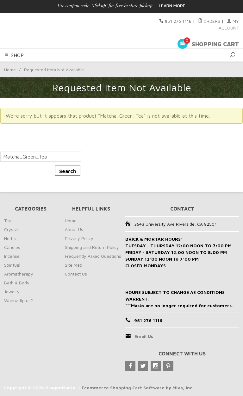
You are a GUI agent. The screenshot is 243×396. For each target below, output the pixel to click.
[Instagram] (156, 366)
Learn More (172, 5)
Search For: (13, 148)
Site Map (73, 265)
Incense (12, 256)
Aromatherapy (18, 273)
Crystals (12, 229)
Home (10, 69)
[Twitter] (143, 366)
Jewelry (12, 291)
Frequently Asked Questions (93, 256)
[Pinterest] (168, 366)
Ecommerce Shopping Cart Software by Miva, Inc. (138, 387)
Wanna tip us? (18, 300)
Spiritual (12, 265)
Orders (211, 21)
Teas (9, 220)
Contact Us (76, 273)
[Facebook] (130, 366)
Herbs (10, 238)
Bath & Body (16, 282)
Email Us (143, 336)
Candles (12, 247)
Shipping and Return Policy (92, 247)
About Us (74, 229)
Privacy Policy (79, 238)
